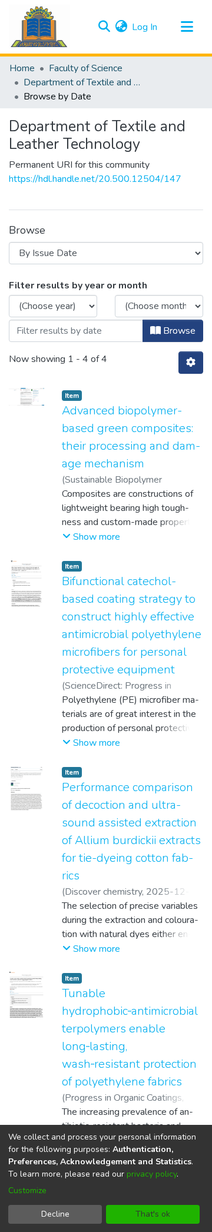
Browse (178, 330)
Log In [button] (145, 27)
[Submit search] (104, 27)
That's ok (152, 1214)
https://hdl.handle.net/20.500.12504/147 (95, 178)
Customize (27, 1190)
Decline (55, 1214)
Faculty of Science (85, 68)
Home (22, 68)
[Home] (39, 27)
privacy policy (152, 1174)
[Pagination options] (190, 362)
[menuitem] (121, 27)
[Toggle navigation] (186, 27)
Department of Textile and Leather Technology (82, 82)
